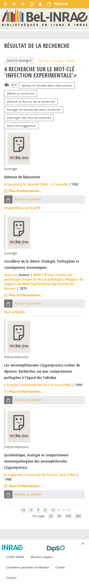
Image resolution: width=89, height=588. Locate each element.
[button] (8, 199)
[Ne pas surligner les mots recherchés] (74, 75)
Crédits (60, 567)
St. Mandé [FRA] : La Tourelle (45, 184)
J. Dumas (11, 385)
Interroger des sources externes (29, 118)
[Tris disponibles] (14, 85)
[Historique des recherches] (32, 4)
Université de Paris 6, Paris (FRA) (45, 385)
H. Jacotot (11, 184)
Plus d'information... (26, 191)
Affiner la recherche (20, 93)
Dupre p (10, 275)
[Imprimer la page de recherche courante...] (7, 84)
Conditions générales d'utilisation (27, 567)
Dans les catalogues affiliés (56, 61)
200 (78, 516)
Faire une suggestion (21, 126)
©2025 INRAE (15, 557)
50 (59, 516)
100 (68, 516)
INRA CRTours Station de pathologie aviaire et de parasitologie (38, 277)
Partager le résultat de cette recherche (33, 110)
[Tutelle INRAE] (22, 547)
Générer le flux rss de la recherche (31, 102)
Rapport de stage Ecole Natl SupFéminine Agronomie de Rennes (43, 284)
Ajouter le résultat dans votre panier (47, 85)
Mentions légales (42, 557)
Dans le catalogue (19, 60)
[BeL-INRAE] (45, 18)
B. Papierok (13, 475)
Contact (11, 577)
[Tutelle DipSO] (66, 548)
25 (51, 516)
